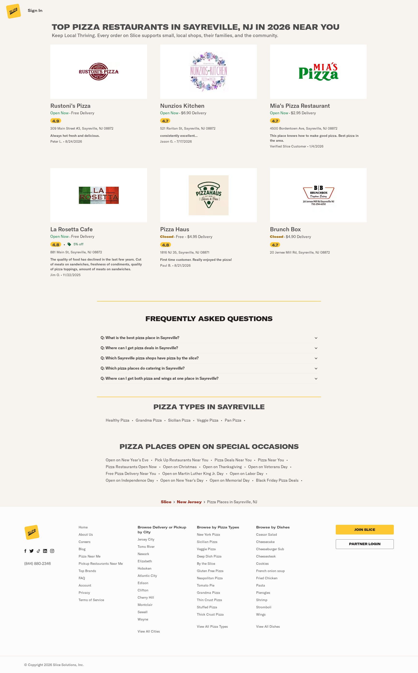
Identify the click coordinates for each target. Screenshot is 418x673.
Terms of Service (91, 600)
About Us (86, 534)
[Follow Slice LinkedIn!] (45, 551)
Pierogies (263, 592)
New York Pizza (208, 534)
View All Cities (149, 631)
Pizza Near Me (89, 556)
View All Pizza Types (212, 626)
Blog (82, 549)
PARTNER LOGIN (365, 544)
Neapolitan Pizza (210, 578)
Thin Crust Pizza (209, 600)
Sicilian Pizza (207, 542)
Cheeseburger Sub (270, 549)
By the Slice (206, 563)
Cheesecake (265, 542)
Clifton (143, 590)
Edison (143, 583)
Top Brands (87, 571)
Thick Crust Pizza (210, 614)
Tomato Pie (205, 585)
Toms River (146, 546)
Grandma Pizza (208, 592)
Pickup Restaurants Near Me (101, 563)
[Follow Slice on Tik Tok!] (38, 551)
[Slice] (13, 11)
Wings (261, 614)
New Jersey (189, 501)
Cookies (262, 563)
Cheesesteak (266, 556)
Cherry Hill (146, 597)
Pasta (260, 585)
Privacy (84, 592)
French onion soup (270, 571)
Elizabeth (145, 561)
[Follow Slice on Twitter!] (31, 551)
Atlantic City (147, 575)
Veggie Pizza (206, 549)
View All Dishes (268, 626)
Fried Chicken (266, 578)
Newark (143, 554)
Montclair (145, 605)
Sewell (143, 612)
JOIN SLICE (364, 529)
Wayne (143, 619)
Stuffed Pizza (207, 607)
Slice (166, 501)
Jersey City (146, 539)
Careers (84, 542)
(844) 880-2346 (37, 563)
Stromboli (263, 607)
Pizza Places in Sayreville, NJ (232, 501)
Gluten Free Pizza (210, 571)
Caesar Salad (266, 534)
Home (83, 527)
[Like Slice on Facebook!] (25, 551)
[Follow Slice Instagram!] (52, 551)
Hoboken (144, 568)
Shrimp (261, 600)
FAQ (82, 578)
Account (85, 585)
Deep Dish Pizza (209, 556)
